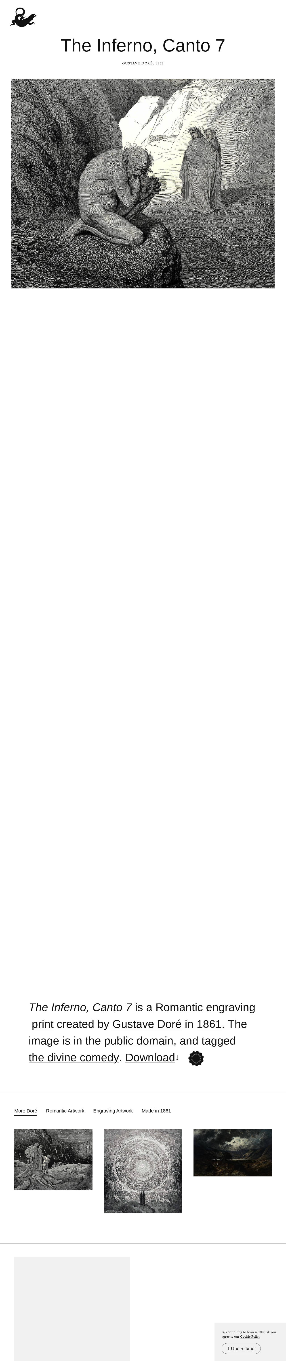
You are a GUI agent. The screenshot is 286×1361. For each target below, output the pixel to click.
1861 (209, 1024)
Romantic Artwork (65, 1111)
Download (150, 1058)
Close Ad (254, 826)
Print (43, 1024)
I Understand (241, 1348)
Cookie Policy (250, 1336)
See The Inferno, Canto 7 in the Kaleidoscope (196, 1058)
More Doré (25, 1111)
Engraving (230, 1007)
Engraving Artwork (113, 1111)
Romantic (179, 1007)
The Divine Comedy (74, 1058)
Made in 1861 (156, 1111)
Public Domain (138, 1041)
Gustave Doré (137, 63)
